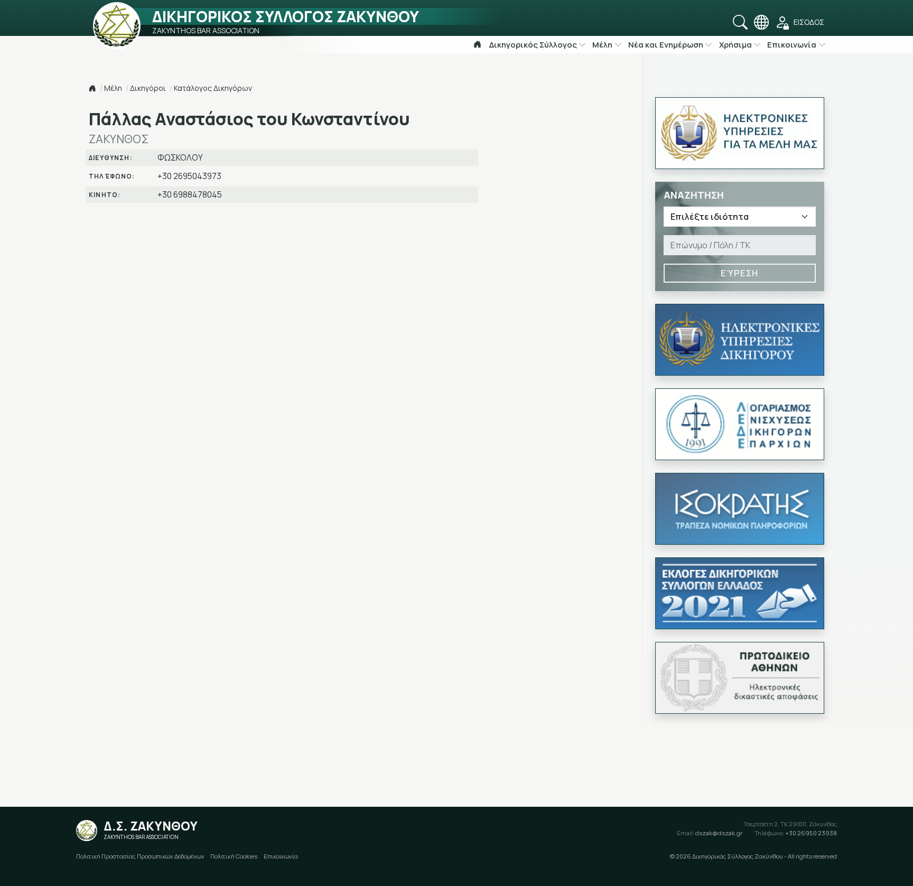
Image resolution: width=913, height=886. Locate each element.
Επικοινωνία (281, 856)
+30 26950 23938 (795, 833)
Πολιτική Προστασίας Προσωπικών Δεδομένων (140, 856)
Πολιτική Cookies (233, 856)
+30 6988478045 (189, 195)
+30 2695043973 (189, 176)
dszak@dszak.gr (709, 833)
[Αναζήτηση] (740, 22)
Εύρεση (740, 273)
